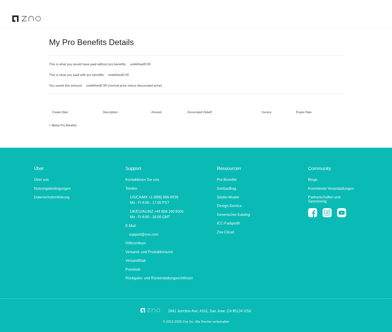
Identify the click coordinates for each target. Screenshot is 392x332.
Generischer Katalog (233, 215)
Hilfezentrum (135, 243)
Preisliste (132, 269)
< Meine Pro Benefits (63, 125)
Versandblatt (135, 260)
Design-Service (229, 206)
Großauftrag (226, 188)
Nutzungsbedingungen (52, 188)
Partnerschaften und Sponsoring (324, 199)
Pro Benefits (227, 180)
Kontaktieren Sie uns (142, 180)
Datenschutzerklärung (51, 197)
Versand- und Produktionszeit (149, 252)
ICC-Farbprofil (228, 223)
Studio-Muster (228, 197)
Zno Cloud (225, 232)
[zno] (26, 18)
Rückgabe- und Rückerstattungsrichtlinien (159, 278)
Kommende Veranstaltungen (331, 188)
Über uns (41, 180)
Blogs (312, 180)
